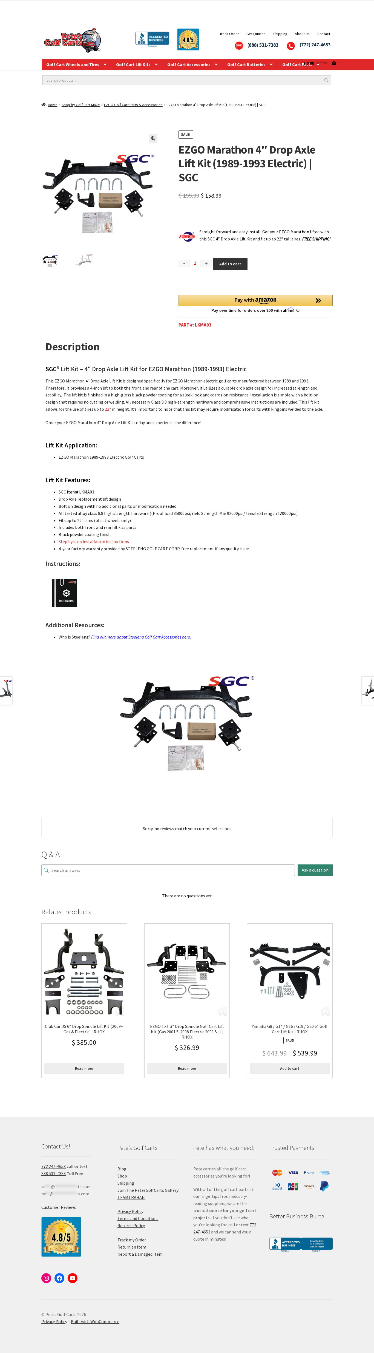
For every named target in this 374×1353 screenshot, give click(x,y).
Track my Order (131, 1240)
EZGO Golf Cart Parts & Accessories (133, 104)
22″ (107, 409)
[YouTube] (72, 1278)
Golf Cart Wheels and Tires (72, 64)
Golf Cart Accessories (189, 64)
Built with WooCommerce (95, 1321)
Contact (323, 33)
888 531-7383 (53, 1173)
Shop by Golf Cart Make (81, 104)
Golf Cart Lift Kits (133, 64)
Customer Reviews (58, 1207)
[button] (153, 138)
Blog (121, 1169)
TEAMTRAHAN (131, 1197)
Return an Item (131, 1247)
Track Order (229, 33)
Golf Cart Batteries (246, 64)
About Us (302, 33)
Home (52, 104)
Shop (122, 1176)
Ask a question (315, 870)
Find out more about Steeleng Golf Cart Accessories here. (141, 637)
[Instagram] (46, 1278)
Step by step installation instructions (94, 541)
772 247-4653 (53, 1166)
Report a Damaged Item (140, 1254)
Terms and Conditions (138, 1218)
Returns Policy (131, 1225)
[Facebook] (59, 1278)
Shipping (280, 33)
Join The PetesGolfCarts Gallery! (148, 1190)
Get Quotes (256, 33)
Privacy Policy (130, 1211)
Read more (84, 1068)
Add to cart (230, 263)
